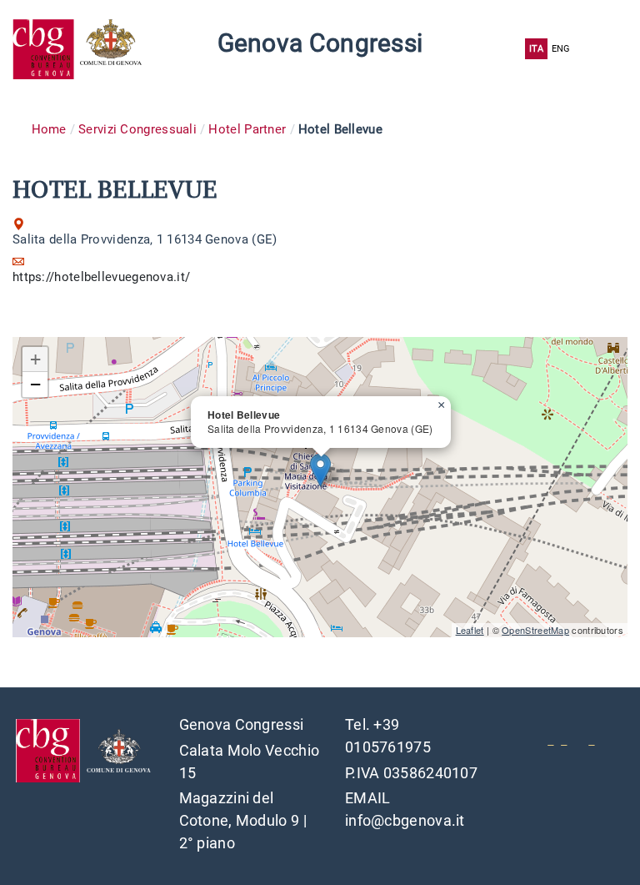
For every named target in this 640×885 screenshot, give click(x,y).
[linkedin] (564, 738)
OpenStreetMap (535, 629)
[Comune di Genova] (114, 49)
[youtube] (550, 738)
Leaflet (470, 629)
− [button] (35, 384)
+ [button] (35, 359)
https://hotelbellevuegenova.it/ (101, 276)
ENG (561, 48)
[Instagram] (591, 738)
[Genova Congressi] (46, 49)
